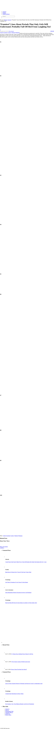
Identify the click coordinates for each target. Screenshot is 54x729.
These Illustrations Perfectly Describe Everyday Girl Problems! (18, 592)
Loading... (2, 547)
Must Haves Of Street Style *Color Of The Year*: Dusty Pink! (18, 572)
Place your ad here (4, 546)
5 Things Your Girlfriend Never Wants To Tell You (22, 654)
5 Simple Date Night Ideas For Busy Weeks (14, 693)
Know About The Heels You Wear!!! (19, 669)
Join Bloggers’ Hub (9, 711)
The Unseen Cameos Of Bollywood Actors (21, 661)
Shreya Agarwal (11, 31)
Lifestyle (4, 11)
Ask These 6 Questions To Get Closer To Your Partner (16, 582)
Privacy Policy (8, 714)
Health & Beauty (6, 14)
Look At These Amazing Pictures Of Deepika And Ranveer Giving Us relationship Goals (23, 683)
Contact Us (7, 713)
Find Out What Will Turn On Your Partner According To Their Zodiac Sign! (21, 602)
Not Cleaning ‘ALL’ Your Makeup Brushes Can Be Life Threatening (19, 703)
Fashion (4, 12)
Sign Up (7, 710)
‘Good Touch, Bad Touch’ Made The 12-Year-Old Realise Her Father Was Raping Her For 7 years (25, 561)
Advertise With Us (9, 712)
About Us (7, 709)
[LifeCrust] (10, 9)
